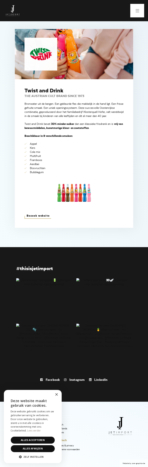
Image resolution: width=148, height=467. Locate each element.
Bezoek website (38, 215)
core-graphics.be (138, 463)
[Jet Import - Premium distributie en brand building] (12, 10)
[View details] (44, 281)
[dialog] (33, 426)
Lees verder (34, 430)
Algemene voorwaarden (68, 449)
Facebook (52, 380)
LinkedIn (100, 380)
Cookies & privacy (65, 445)
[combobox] (48, 395)
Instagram (77, 380)
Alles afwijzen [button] (33, 448)
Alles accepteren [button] (33, 440)
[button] (33, 456)
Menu (137, 10)
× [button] (56, 394)
